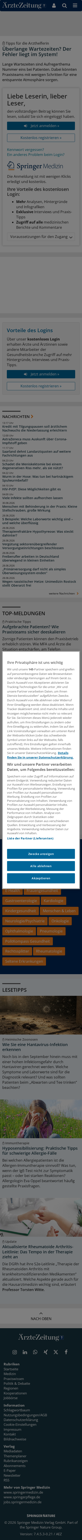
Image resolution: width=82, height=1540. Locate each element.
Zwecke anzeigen (41, 854)
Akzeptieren (41, 878)
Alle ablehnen (40, 866)
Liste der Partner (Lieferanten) (30, 838)
